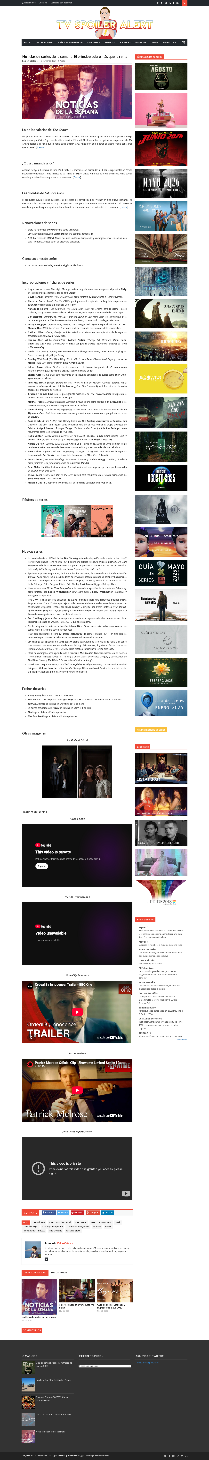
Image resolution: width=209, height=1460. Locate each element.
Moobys (143, 941)
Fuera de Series (147, 949)
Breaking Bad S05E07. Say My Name (53, 1380)
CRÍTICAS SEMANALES (69, 42)
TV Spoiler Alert (41, 1456)
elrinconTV (145, 1033)
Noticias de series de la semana (39, 1317)
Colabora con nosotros (61, 3)
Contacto (43, 3)
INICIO (28, 42)
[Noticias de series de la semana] (39, 1297)
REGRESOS (110, 42)
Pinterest (78, 1212)
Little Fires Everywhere (78, 1226)
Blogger (81, 1456)
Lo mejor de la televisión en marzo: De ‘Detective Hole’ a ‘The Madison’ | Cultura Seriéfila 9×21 (158, 999)
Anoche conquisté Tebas (150, 963)
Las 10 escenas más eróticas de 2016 (53, 1414)
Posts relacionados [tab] (35, 1272)
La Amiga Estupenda (52, 1226)
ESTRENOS (92, 42)
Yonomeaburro (147, 1007)
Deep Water (81, 1222)
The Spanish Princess (34, 1230)
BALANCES (125, 42)
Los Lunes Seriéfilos (150, 1018)
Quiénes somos (29, 3)
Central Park (39, 1222)
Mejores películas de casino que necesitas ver (160, 1036)
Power (108, 1226)
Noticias (97, 1226)
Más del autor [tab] (59, 1272)
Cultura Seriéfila (148, 993)
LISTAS (154, 42)
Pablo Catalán (29, 61)
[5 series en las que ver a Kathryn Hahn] (77, 1290)
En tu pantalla (147, 982)
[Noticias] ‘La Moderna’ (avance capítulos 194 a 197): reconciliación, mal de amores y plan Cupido (161, 1025)
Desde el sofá (146, 960)
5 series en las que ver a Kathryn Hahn (76, 1306)
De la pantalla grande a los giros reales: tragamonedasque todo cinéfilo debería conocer (158, 974)
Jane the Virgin (31, 1226)
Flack (117, 1222)
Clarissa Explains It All (60, 1222)
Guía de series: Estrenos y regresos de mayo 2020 (111, 1306)
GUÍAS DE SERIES (44, 42)
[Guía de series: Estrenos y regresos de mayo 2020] (115, 1290)
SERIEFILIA (168, 42)
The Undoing (55, 1230)
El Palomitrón (146, 968)
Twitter (64, 1212)
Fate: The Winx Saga (101, 1222)
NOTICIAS (140, 42)
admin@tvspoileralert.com (97, 1456)
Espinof (143, 927)
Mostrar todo (182, 1040)
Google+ (94, 1212)
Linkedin (109, 1212)
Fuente (40, 147)
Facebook (49, 1212)
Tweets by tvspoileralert (147, 1362)
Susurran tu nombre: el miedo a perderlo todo (160, 945)
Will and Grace (73, 1230)
